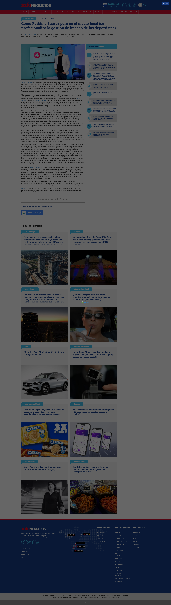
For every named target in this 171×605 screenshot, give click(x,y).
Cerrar (165, 3)
